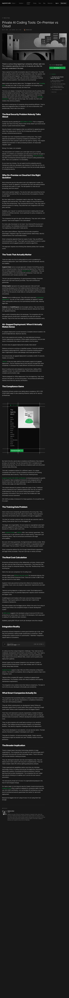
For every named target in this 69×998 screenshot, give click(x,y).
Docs (40, 3)
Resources (50, 3)
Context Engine (28, 3)
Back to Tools (7, 17)
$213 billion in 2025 (26, 121)
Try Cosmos (56, 67)
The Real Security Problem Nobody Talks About (57, 77)
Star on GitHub (38, 644)
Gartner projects (38, 155)
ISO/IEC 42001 (26, 271)
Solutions (21, 3)
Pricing (34, 3)
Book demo (63, 3)
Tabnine (4, 361)
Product (13, 3)
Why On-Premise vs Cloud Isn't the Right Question (57, 81)
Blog (44, 3)
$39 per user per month (21, 575)
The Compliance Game (56, 89)
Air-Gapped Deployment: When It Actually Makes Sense (57, 86)
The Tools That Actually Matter (58, 83)
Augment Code (9, 532)
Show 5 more (54, 91)
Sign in (57, 3)
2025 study (6, 613)
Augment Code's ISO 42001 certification (14, 478)
